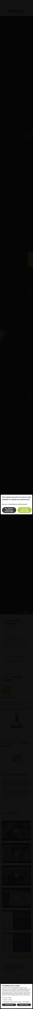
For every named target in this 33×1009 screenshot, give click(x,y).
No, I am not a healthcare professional (9, 510)
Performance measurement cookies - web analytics (16, 1002)
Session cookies (7, 997)
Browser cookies (7, 1000)
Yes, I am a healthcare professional (24, 510)
